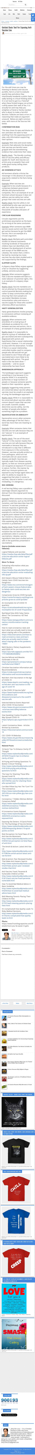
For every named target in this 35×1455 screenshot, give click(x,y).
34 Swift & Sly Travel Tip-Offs (15, 1054)
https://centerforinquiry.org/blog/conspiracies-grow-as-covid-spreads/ (17, 598)
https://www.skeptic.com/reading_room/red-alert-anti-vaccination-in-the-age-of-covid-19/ (17, 684)
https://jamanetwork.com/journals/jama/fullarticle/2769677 (17, 663)
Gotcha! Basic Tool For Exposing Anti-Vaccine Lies (17, 28)
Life (9, 14)
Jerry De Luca (15, 933)
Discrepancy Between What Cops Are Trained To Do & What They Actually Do (20, 1062)
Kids (14, 14)
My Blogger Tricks (20, 1452)
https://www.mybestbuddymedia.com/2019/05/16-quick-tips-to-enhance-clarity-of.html (17, 755)
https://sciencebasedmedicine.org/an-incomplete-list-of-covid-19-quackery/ (17, 608)
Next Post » (30, 1003)
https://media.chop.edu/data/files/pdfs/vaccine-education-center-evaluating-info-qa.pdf (17, 572)
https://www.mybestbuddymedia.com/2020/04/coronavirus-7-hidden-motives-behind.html (17, 805)
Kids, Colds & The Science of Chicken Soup (19, 1023)
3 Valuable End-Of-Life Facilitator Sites (18, 1031)
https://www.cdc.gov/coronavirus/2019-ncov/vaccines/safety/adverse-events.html (17, 709)
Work (19, 14)
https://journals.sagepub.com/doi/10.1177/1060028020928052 (17, 652)
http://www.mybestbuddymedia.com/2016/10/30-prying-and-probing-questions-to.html (17, 768)
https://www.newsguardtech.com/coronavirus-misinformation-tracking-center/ (17, 622)
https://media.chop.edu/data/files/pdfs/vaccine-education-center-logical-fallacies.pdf (17, 556)
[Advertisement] (17, 50)
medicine (16, 21)
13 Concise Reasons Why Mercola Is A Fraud (20, 1084)
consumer (7, 21)
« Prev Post (5, 1003)
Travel (30, 14)
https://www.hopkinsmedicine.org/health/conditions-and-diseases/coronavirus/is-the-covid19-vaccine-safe (17, 695)
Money (17, 18)
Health (16, 10)
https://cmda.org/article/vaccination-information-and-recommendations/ (17, 673)
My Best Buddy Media (17, 1449)
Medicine (22, 10)
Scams (24, 14)
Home (4, 10)
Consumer (29, 10)
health (11, 21)
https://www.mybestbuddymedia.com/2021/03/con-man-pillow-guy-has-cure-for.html (17, 793)
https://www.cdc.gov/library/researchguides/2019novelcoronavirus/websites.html (17, 740)
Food (5, 14)
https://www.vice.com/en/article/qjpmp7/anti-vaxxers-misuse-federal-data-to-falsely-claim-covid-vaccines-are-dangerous (17, 588)
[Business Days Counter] (9, 1403)
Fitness (10, 10)
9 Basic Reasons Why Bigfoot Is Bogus (18, 1069)
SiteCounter (3, 1405)
